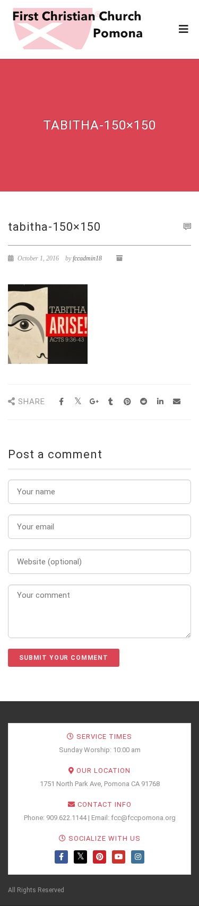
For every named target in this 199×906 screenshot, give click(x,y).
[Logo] (77, 28)
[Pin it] (127, 401)
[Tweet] (77, 401)
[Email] (176, 401)
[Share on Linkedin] (160, 401)
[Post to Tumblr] (110, 401)
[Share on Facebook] (61, 401)
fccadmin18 (87, 258)
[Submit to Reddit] (143, 401)
